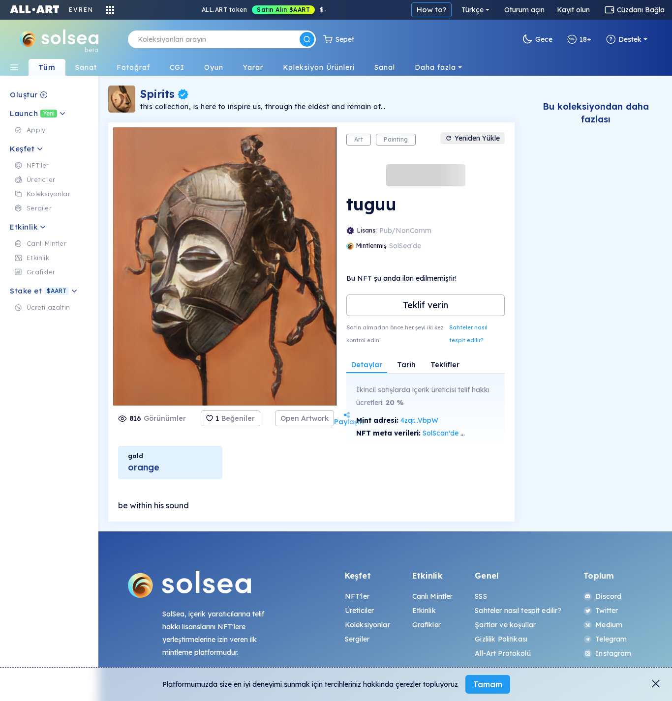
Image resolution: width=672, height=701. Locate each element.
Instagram (613, 653)
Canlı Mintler (432, 596)
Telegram (611, 639)
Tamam (487, 684)
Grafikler (426, 624)
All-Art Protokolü (502, 653)
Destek (629, 39)
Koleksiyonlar (367, 624)
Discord (608, 596)
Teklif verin (425, 305)
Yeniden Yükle (477, 138)
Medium (608, 624)
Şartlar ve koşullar (505, 624)
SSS (481, 596)
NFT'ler (357, 596)
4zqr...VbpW (419, 420)
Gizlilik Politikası (501, 639)
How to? (431, 9)
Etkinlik (424, 610)
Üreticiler (359, 610)
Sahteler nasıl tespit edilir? (468, 334)
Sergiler (357, 639)
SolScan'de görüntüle (457, 433)
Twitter (606, 610)
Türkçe (472, 9)
